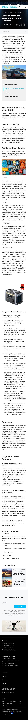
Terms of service (17, 713)
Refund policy (12, 711)
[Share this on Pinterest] (22, 25)
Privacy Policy (17, 611)
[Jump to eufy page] (21, 701)
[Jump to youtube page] (8, 689)
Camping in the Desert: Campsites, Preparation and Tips (19, 573)
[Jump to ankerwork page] (21, 703)
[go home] (9, 7)
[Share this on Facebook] (19, 25)
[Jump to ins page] (11, 689)
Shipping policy (5, 711)
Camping (16, 12)
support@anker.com (9, 643)
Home (3, 12)
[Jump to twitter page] (5, 689)
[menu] (25, 7)
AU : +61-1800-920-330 (9, 645)
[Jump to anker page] (6, 698)
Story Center (9, 12)
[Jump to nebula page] (13, 703)
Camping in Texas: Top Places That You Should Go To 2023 (19, 583)
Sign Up (20, 606)
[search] (19, 7)
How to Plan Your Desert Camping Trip (14, 89)
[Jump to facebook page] (3, 689)
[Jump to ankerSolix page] (5, 703)
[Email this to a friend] (24, 25)
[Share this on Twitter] (17, 25)
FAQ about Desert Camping (12, 97)
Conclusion (8, 93)
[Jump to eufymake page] (5, 706)
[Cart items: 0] (22, 7)
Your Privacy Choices (6, 713)
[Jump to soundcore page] (13, 701)
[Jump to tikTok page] (14, 689)
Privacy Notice (19, 711)
